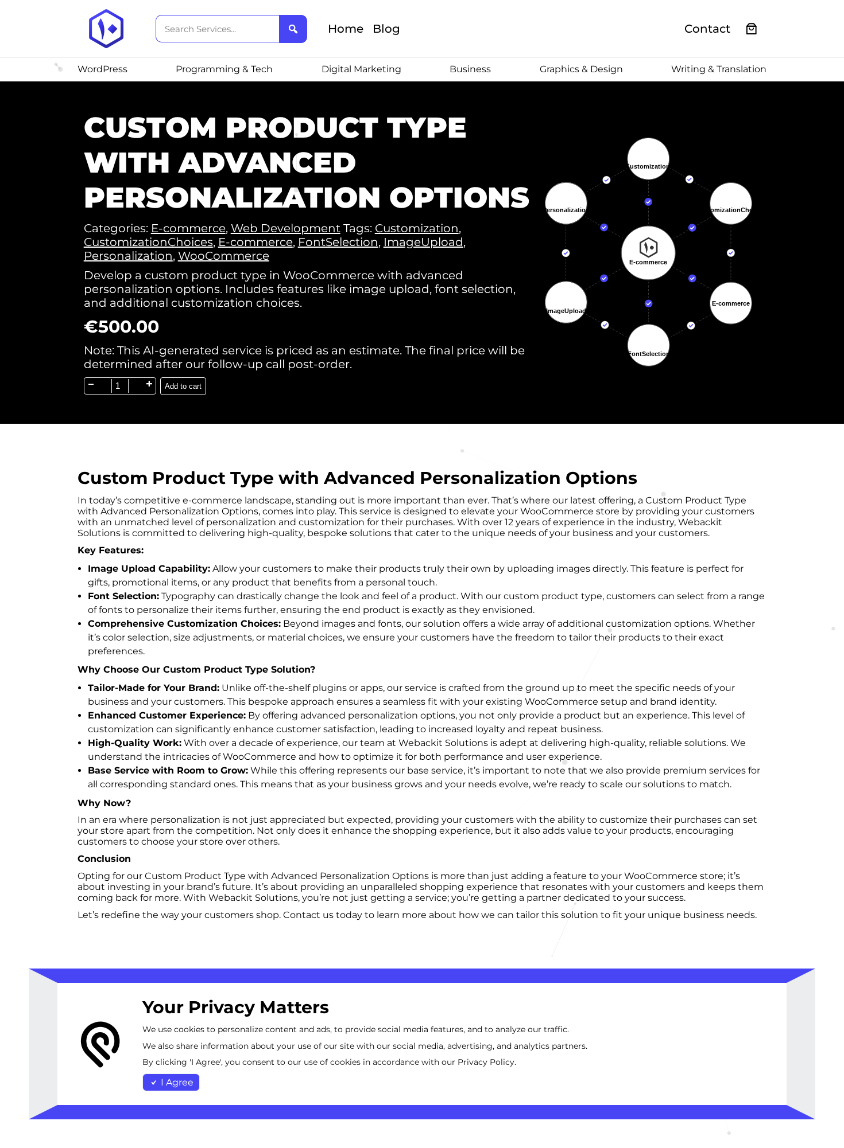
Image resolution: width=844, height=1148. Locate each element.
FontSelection (338, 242)
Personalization (128, 256)
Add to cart (183, 386)
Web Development (285, 228)
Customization (417, 228)
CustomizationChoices (148, 242)
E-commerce (188, 228)
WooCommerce (223, 256)
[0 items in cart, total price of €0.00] (752, 29)
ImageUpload (423, 242)
